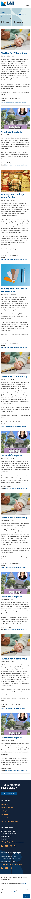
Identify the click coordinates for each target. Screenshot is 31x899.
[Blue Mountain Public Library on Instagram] (11, 846)
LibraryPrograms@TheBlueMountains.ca (14, 259)
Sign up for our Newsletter (9, 821)
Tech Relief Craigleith (11, 132)
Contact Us (4, 804)
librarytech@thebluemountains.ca (16, 165)
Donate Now (5, 814)
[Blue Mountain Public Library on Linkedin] (14, 846)
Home (3, 12)
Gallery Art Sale (6, 811)
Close (26, 896)
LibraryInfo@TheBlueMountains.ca (12, 842)
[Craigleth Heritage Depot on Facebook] (2, 868)
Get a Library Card (7, 807)
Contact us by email (9, 793)
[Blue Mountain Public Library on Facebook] (2, 846)
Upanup (23, 883)
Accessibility (5, 818)
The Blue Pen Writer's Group (14, 53)
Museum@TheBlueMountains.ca (11, 864)
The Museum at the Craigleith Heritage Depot (13, 16)
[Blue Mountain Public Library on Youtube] (6, 846)
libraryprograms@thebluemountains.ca (14, 102)
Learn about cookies (10, 892)
